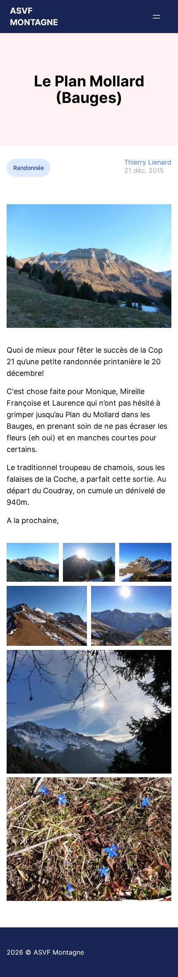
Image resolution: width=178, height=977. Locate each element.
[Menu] (156, 16)
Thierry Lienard (147, 162)
